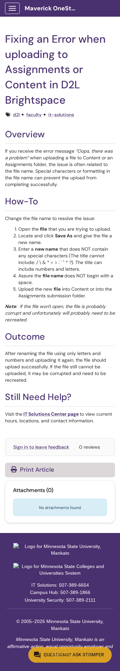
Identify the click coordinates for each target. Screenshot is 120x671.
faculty (34, 115)
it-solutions (61, 115)
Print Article (36, 470)
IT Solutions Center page (51, 414)
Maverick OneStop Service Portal (54, 8)
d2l (16, 115)
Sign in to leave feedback (41, 447)
